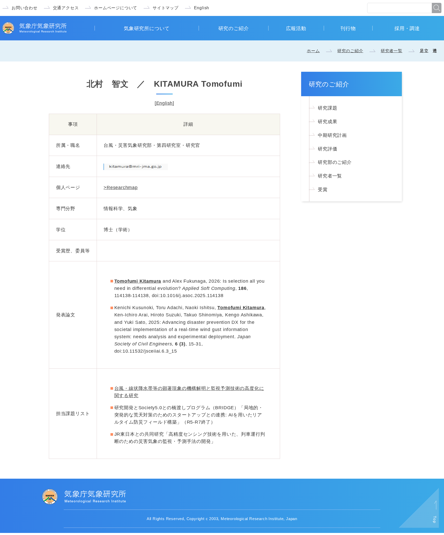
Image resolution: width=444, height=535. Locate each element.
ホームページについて (115, 8)
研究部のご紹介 (335, 162)
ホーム (313, 51)
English (201, 8)
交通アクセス (66, 8)
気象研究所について (147, 28)
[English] (164, 103)
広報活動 (296, 28)
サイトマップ (166, 8)
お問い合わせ (25, 8)
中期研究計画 (332, 135)
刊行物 (348, 28)
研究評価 (327, 148)
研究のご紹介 (233, 28)
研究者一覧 (391, 51)
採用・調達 (407, 28)
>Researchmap (121, 187)
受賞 (323, 189)
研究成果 (327, 121)
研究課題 (327, 108)
